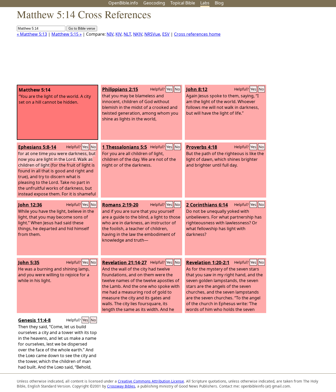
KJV (119, 34)
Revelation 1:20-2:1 (207, 262)
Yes (169, 89)
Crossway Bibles (121, 386)
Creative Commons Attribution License (151, 381)
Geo (154, 3)
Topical (182, 3)
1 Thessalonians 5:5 (124, 147)
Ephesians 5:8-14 (37, 147)
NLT (127, 34)
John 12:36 (30, 205)
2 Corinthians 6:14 (207, 205)
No (177, 89)
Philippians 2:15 (120, 89)
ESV (166, 34)
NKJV (137, 34)
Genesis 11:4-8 (34, 320)
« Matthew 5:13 (32, 34)
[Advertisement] (283, 48)
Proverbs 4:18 (201, 147)
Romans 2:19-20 (120, 205)
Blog (219, 3)
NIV (110, 34)
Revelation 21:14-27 (124, 262)
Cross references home (197, 34)
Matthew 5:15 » (66, 34)
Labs (204, 3)
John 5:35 (28, 262)
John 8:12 (196, 89)
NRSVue (152, 34)
